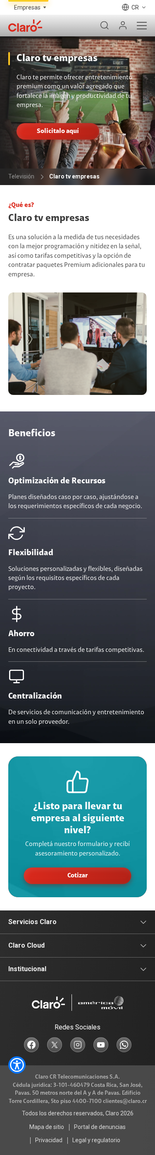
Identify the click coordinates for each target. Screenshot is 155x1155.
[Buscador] (104, 25)
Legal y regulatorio (96, 1140)
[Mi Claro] (123, 25)
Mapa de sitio (46, 1127)
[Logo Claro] (25, 25)
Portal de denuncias (100, 1127)
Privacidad (48, 1140)
